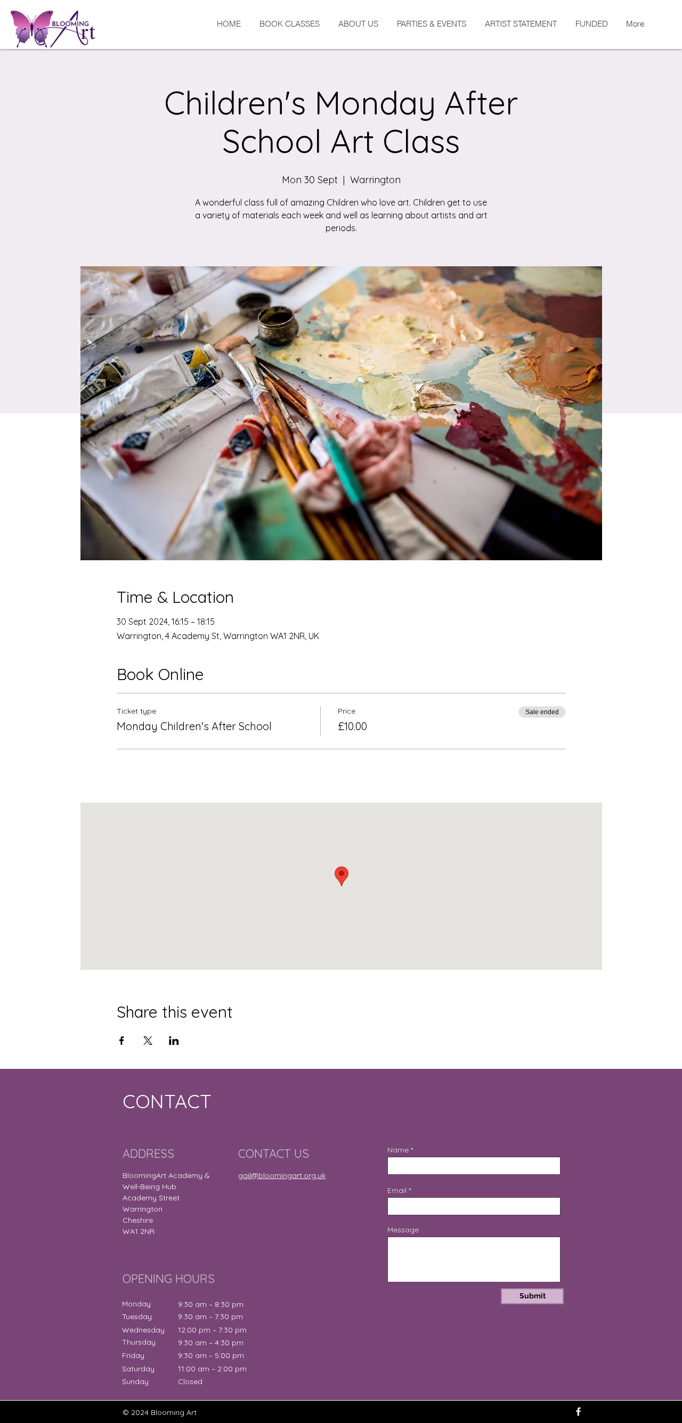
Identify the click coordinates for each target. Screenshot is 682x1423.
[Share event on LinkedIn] (174, 1040)
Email (397, 1190)
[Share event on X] (148, 1040)
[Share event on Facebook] (122, 1040)
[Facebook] (578, 1411)
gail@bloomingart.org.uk (282, 1175)
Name (398, 1150)
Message (403, 1229)
